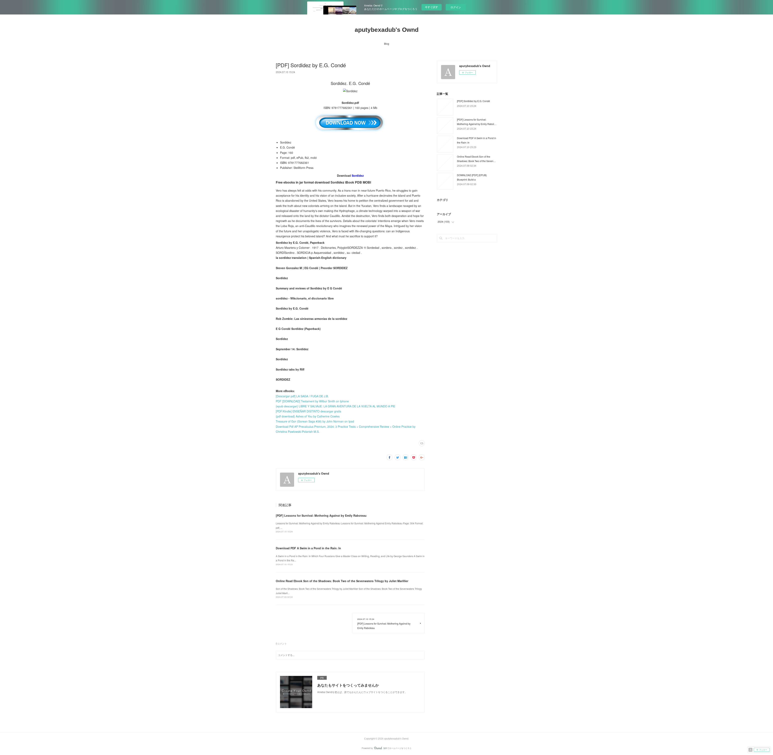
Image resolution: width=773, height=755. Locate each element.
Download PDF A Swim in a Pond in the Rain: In (308, 548)
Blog (386, 43)
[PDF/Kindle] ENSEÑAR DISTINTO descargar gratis (308, 411)
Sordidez (358, 176)
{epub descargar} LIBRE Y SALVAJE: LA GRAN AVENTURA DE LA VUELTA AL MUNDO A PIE (335, 406)
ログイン (456, 7)
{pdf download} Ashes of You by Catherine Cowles (308, 416)
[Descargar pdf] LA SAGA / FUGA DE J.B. (302, 396)
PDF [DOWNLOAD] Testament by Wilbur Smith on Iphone (312, 401)
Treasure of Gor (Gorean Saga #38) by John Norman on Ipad (315, 421)
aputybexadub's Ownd (387, 29)
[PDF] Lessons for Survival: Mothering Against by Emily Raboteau (321, 515)
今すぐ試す (431, 7)
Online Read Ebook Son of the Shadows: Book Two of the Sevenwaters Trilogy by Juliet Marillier (342, 581)
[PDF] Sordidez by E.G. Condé (473, 101)
